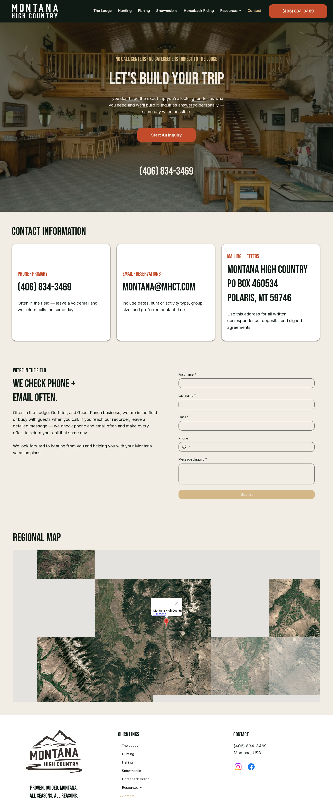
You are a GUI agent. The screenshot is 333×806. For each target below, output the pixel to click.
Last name (187, 395)
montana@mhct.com (159, 287)
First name (187, 374)
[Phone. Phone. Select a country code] (186, 447)
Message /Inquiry (193, 459)
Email (183, 417)
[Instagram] (238, 766)
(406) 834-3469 (166, 171)
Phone (183, 438)
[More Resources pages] (240, 10)
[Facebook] (251, 766)
